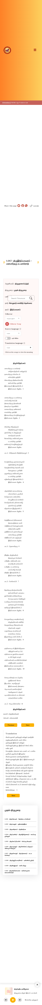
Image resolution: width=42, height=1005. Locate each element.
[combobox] (13, 318)
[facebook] (23, 206)
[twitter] (19, 206)
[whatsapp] (26, 206)
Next (27, 725)
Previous (11, 725)
